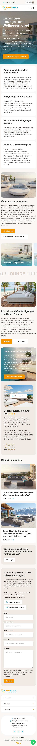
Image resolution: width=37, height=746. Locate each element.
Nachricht (7, 648)
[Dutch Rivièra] (10, 8)
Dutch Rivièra (7, 698)
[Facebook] (22, 731)
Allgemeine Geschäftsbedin (12, 740)
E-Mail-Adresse (8, 639)
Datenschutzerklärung (19, 674)
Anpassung (6, 709)
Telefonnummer (9, 631)
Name (6, 613)
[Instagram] (18, 731)
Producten (6, 703)
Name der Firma (8, 622)
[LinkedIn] (14, 731)
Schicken (9, 681)
